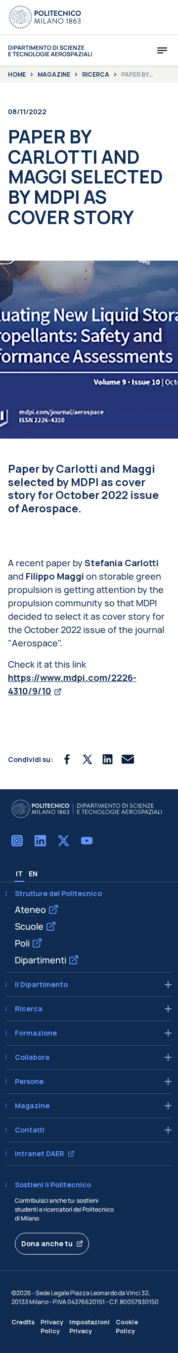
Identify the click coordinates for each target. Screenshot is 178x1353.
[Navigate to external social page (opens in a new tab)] (17, 841)
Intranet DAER (39, 1153)
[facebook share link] (67, 759)
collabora (32, 1057)
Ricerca (95, 75)
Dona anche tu (47, 1243)
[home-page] (50, 50)
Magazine (54, 75)
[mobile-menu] (162, 50)
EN (33, 873)
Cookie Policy (127, 1326)
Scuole (29, 926)
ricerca (29, 1009)
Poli (22, 943)
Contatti (29, 1130)
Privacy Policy (52, 1326)
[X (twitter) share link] (87, 759)
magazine (32, 1106)
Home (17, 75)
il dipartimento (41, 985)
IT (19, 873)
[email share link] (128, 759)
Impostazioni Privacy (89, 1326)
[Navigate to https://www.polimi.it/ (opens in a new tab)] (45, 17)
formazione (36, 1033)
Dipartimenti (40, 959)
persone (29, 1081)
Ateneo (30, 909)
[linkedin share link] (107, 759)
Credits (23, 1322)
